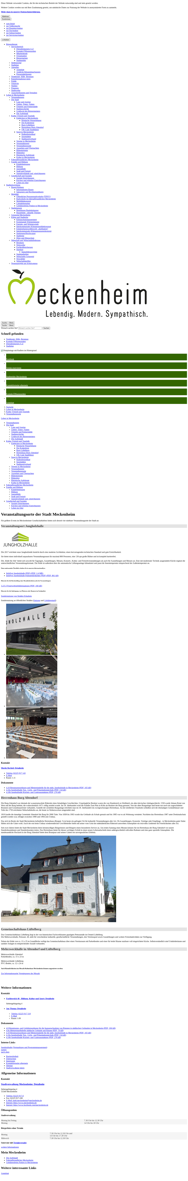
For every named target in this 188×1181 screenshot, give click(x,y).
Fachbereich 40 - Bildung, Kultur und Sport (30, 998)
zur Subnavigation (13, 33)
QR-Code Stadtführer (30, 130)
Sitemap (9, 1066)
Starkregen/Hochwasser (26, 233)
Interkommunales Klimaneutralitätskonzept (33, 226)
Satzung (37, 600)
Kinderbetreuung (23, 164)
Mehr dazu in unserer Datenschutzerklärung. (20, 12)
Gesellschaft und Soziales (21, 176)
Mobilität (15, 194)
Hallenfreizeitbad (28, 134)
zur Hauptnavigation (14, 28)
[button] (20, 539)
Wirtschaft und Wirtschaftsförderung (25, 240)
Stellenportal (16, 63)
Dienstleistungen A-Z (25, 49)
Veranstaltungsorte (23, 146)
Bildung (19, 166)
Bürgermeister (22, 58)
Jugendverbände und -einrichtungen (30, 173)
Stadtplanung (16, 208)
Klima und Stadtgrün (19, 217)
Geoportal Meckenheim (20, 215)
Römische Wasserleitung (31, 120)
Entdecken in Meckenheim (27, 118)
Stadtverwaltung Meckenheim (22, 1084)
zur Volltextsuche (13, 26)
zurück (4, 1050)
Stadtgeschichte (22, 109)
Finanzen (15, 88)
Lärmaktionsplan (23, 203)
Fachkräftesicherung (24, 247)
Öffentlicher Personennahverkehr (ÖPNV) (33, 196)
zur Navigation (12, 30)
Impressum (10, 1061)
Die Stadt (15, 100)
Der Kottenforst (27, 123)
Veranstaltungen (17, 97)
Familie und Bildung (19, 162)
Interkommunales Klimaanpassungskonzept (33, 231)
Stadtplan (15, 65)
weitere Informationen (10, 1147)
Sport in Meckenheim (25, 132)
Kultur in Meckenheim (25, 157)
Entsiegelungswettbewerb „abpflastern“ (32, 229)
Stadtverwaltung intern (15, 1068)
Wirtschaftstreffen (23, 261)
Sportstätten (26, 136)
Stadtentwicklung (13, 185)
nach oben (5, 1052)
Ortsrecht (15, 83)
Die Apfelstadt (22, 113)
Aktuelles (15, 67)
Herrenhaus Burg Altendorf (32, 127)
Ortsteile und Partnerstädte (27, 106)
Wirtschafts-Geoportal (25, 256)
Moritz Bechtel (12, 768)
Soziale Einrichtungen (25, 178)
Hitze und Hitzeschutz (25, 238)
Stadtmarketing (22, 254)
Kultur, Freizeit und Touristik (23, 116)
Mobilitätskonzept (23, 201)
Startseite (9, 407)
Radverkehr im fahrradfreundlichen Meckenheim (36, 199)
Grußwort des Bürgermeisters (28, 111)
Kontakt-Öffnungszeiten (26, 51)
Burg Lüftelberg (28, 125)
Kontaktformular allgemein (17, 1063)
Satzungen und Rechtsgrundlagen (29, 192)
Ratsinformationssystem (20, 79)
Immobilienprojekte (29, 252)
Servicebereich (17, 46)
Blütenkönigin (22, 150)
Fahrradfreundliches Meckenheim (24, 160)
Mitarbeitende (21, 53)
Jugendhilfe (21, 169)
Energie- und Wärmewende (27, 224)
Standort (19, 249)
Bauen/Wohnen (17, 187)
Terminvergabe (20, 1143)
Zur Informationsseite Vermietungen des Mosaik (20, 973)
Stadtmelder (21, 60)
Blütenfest (20, 153)
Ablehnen (5, 16)
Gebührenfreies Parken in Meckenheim (32, 206)
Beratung (20, 243)
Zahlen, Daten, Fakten (25, 104)
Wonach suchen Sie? (9, 328)
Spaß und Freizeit (23, 171)
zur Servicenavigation (15, 35)
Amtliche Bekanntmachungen (28, 72)
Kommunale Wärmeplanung (27, 222)
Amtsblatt (20, 70)
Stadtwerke (15, 90)
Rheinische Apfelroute (25, 155)
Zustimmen (6, 19)
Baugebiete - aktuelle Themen (28, 213)
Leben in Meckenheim (15, 95)
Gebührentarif (50, 600)
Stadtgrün (20, 236)
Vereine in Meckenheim (26, 141)
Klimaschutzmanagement (26, 219)
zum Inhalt (10, 24)
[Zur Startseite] (77, 320)
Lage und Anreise (23, 102)
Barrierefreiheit (12, 1056)
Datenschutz (11, 1059)
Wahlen (14, 86)
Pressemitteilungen (23, 74)
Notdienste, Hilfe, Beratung (22, 76)
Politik (13, 81)
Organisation (21, 56)
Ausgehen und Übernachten (27, 148)
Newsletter (20, 259)
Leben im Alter (22, 183)
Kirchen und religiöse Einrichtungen (31, 180)
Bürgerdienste (11, 44)
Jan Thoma (16, 1008)
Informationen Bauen (25, 190)
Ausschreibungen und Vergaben (24, 93)
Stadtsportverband (28, 139)
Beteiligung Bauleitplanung (27, 210)
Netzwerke (20, 245)
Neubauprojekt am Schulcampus (24, 263)
